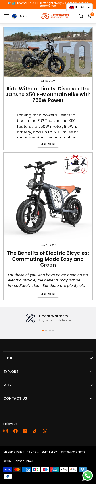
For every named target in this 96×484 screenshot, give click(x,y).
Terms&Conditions (72, 452)
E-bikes (10, 358)
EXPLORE (10, 371)
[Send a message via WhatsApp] (87, 476)
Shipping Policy (13, 452)
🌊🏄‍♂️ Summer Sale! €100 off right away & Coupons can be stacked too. (48, 4)
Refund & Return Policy (42, 452)
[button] (43, 330)
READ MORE (48, 144)
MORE (8, 385)
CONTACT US (15, 398)
